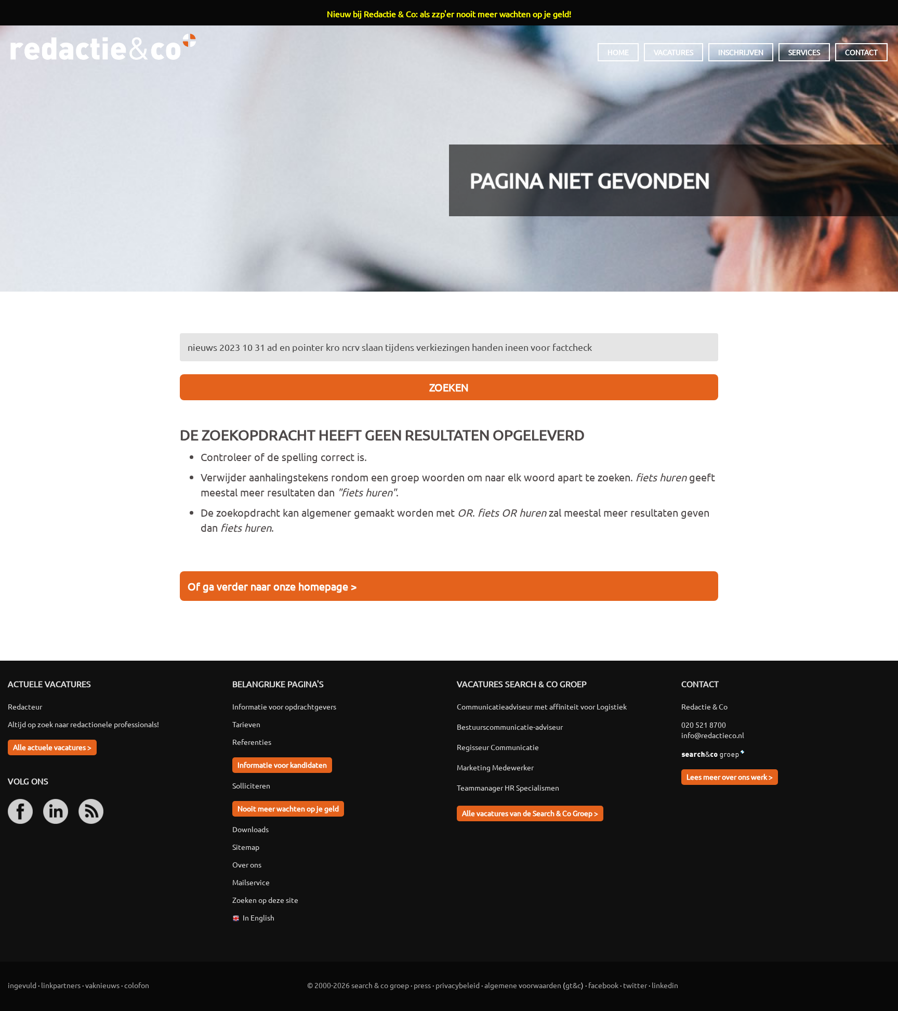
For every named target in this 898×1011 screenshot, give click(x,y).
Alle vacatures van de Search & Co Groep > (530, 813)
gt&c (573, 985)
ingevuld (22, 985)
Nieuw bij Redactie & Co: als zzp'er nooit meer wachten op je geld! (449, 13)
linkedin (665, 985)
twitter (635, 985)
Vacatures (673, 52)
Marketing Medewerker (495, 767)
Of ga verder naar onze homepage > (272, 586)
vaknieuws (102, 985)
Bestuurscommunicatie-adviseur (510, 726)
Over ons (246, 864)
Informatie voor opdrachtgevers (284, 706)
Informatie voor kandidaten (282, 764)
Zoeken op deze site (265, 899)
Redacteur (25, 706)
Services (804, 52)
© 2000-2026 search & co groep (358, 985)
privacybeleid (457, 985)
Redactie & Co (103, 46)
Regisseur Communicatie (498, 747)
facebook (603, 985)
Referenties (251, 741)
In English (258, 917)
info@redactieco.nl (712, 735)
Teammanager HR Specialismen (508, 787)
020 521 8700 (703, 724)
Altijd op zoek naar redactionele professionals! (83, 724)
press (422, 985)
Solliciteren (251, 785)
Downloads (250, 829)
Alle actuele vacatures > (52, 747)
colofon (136, 985)
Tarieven (246, 724)
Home (618, 52)
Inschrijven (740, 52)
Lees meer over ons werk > (729, 776)
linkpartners (61, 985)
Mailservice (251, 882)
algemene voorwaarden (522, 985)
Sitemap (245, 846)
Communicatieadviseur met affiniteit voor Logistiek (542, 706)
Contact (861, 52)
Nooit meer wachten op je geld (288, 808)
